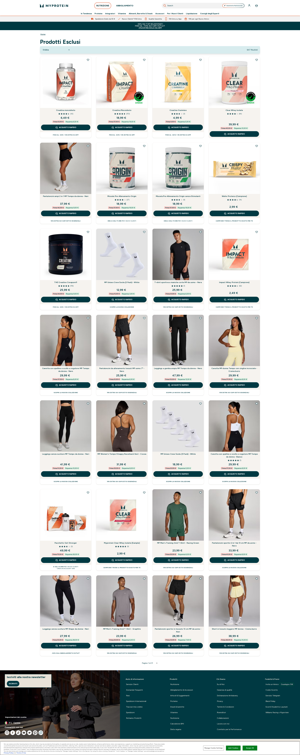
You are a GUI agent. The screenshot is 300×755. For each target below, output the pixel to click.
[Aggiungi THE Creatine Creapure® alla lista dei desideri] (88, 232)
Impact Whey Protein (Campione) (234, 282)
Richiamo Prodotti (133, 718)
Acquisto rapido (67, 127)
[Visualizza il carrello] (256, 5)
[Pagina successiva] (157, 663)
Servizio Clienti (132, 684)
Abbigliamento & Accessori (181, 690)
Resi (128, 696)
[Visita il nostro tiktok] (18, 732)
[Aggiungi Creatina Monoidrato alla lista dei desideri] (144, 59)
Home (42, 34)
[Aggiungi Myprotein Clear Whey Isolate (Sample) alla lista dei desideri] (144, 492)
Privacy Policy (8, 753)
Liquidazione (191, 14)
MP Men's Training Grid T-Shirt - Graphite (122, 629)
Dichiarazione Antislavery (227, 696)
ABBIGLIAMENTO (124, 5)
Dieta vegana (175, 729)
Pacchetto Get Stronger (66, 543)
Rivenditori (221, 712)
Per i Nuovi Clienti (175, 14)
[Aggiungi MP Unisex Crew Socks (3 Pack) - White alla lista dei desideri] (144, 232)
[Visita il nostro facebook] (12, 732)
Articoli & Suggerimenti (179, 696)
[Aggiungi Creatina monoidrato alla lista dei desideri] (88, 59)
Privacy (220, 701)
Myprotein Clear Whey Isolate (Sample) (122, 543)
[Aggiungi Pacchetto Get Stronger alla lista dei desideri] (88, 492)
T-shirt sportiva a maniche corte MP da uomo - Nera (178, 282)
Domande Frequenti (134, 690)
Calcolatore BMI (177, 724)
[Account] (249, 5)
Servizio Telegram (273, 696)
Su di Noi (220, 684)
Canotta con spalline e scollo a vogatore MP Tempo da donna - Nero (65, 369)
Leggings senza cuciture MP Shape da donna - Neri (66, 629)
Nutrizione (174, 684)
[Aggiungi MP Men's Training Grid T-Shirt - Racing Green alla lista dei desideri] (200, 492)
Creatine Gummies (178, 110)
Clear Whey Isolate (234, 110)
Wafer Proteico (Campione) (234, 196)
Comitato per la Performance (229, 729)
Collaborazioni (223, 718)
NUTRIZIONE (102, 5)
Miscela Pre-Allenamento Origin (121, 196)
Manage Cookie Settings (213, 748)
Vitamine (122, 14)
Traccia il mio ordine (134, 707)
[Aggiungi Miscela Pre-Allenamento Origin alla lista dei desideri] (144, 146)
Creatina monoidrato (65, 110)
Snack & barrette (177, 707)
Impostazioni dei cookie (15, 717)
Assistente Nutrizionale (234, 5)
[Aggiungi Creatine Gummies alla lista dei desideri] (200, 59)
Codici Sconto (272, 690)
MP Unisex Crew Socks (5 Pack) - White (178, 454)
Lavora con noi (223, 724)
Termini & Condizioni (225, 707)
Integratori (110, 14)
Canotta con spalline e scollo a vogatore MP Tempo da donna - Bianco (234, 455)
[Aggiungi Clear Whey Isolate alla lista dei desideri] (256, 59)
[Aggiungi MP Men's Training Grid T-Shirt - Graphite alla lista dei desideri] (144, 578)
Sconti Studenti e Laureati (277, 707)
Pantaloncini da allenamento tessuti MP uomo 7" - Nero (121, 369)
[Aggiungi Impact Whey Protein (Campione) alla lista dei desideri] (256, 232)
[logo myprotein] (54, 5)
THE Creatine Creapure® (65, 282)
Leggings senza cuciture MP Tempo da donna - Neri (65, 454)
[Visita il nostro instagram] (7, 732)
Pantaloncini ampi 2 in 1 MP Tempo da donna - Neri (65, 196)
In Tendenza (86, 14)
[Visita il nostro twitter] (29, 732)
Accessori (159, 14)
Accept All (250, 748)
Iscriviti (13, 684)
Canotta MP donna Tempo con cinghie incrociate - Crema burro (234, 369)
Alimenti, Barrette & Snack (141, 14)
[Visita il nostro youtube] (24, 732)
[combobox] (203, 5)
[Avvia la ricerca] (164, 5)
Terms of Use (21, 753)
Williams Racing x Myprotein (277, 712)
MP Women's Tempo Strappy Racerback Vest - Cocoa (122, 454)
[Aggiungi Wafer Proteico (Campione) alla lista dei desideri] (256, 146)
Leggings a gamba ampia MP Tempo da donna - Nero (178, 368)
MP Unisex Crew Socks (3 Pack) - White (121, 282)
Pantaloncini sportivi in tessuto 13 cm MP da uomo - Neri (178, 630)
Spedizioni (130, 712)
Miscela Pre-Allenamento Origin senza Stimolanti (178, 196)
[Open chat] (40, 732)
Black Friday (270, 701)
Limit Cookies (233, 748)
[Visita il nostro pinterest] (35, 732)
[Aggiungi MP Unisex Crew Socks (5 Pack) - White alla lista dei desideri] (200, 403)
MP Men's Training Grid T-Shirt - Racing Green (178, 543)
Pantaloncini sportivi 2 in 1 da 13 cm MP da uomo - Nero (234, 544)
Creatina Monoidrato (121, 110)
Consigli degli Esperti (209, 14)
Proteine (98, 14)
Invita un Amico (279, 684)
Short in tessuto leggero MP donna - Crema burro (234, 629)
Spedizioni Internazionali (136, 701)
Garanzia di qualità (224, 690)
